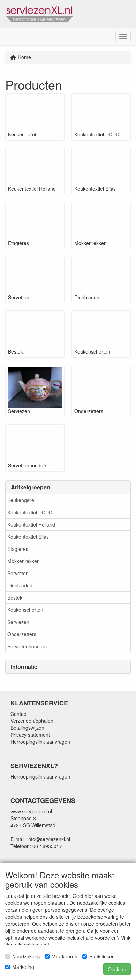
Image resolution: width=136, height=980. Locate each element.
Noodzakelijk (26, 956)
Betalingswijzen (27, 727)
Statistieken (102, 956)
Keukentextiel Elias (28, 536)
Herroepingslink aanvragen (40, 741)
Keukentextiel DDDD (29, 512)
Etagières (17, 548)
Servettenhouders (27, 646)
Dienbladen (19, 585)
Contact (19, 713)
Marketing (23, 966)
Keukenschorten (25, 609)
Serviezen (18, 621)
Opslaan (117, 969)
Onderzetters (21, 634)
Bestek (14, 597)
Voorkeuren (64, 956)
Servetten (18, 573)
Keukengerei (21, 500)
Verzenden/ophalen (31, 720)
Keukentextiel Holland (31, 524)
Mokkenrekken (23, 561)
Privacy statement (30, 734)
